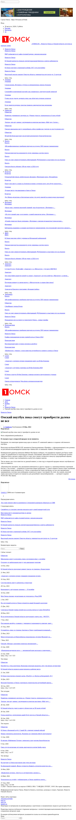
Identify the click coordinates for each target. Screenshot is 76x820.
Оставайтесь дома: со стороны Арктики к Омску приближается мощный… (26, 630)
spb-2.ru (3, 802)
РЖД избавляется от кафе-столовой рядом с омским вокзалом (25, 54)
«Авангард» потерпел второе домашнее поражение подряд (21, 576)
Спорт (7, 356)
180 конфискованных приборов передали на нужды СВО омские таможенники (31, 146)
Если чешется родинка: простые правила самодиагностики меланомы (28, 105)
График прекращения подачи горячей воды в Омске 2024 (24, 337)
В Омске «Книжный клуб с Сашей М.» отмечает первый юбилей (23, 730)
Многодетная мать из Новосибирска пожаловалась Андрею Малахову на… (26, 637)
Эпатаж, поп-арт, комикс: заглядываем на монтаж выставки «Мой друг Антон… (32, 122)
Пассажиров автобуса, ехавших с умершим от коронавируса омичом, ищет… (27, 623)
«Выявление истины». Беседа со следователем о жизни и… (21, 773)
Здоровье (8, 79)
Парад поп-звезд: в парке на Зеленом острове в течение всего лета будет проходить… (34, 183)
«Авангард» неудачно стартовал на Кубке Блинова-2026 (24, 368)
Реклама (7, 28)
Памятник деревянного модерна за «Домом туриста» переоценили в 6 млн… (27, 698)
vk (5, 32)
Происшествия (10, 325)
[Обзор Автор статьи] (5, 491)
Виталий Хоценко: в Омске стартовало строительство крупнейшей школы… (27, 683)
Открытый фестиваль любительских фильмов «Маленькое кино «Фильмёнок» (31, 177)
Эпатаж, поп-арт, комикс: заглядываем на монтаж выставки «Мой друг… (25, 701)
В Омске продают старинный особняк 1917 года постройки (25, 68)
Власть (7, 141)
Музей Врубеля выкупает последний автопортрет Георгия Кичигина (28, 136)
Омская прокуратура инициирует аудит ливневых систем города (27, 153)
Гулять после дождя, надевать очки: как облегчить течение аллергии (28, 98)
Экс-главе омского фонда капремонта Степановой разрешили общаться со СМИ (28, 503)
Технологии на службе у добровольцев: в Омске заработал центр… (23, 779)
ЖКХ (6, 233)
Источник (71, 479)
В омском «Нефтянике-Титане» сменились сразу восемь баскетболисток (25, 740)
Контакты (8, 30)
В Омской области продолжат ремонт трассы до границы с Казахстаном (25, 569)
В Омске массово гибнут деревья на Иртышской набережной (25, 238)
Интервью (8, 202)
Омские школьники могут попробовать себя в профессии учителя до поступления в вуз (34, 129)
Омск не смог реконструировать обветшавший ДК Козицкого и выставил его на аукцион (35, 160)
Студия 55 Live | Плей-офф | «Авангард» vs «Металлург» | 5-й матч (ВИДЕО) (31, 269)
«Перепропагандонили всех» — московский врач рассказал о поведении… (26, 650)
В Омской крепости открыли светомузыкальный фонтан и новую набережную (31, 61)
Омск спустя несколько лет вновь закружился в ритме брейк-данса (23, 747)
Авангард (8, 264)
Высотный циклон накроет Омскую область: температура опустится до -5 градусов (33, 74)
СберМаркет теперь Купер (14, 306)
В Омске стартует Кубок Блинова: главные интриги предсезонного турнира (30, 374)
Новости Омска (10, 49)
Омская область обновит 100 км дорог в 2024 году (22, 166)
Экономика (8, 294)
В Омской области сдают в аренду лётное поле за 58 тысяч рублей (23, 708)
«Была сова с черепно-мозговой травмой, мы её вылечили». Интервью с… (30, 207)
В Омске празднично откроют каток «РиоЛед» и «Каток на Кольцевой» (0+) (27, 676)
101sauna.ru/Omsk (7, 798)
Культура (8, 172)
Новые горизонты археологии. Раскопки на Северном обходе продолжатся (26, 734)
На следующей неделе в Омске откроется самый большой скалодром (24, 603)
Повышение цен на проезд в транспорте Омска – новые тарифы (26, 320)
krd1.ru (3, 800)
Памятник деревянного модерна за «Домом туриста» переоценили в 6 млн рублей (32, 115)
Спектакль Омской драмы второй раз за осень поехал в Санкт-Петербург (25, 610)
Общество (8, 110)
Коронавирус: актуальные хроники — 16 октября (17, 589)
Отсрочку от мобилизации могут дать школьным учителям (21, 562)
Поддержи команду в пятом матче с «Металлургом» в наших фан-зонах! (29, 282)
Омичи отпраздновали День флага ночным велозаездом (23, 381)
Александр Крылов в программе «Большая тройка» (22, 289)
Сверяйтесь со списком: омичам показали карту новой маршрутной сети (25, 509)
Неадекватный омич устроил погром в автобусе (21, 344)
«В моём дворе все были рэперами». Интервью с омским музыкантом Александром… (34, 221)
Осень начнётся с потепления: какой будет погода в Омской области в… (25, 715)
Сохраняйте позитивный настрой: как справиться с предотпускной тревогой (31, 91)
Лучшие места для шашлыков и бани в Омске (20, 190)
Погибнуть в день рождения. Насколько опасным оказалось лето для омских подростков (31, 666)
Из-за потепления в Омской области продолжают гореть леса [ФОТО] (25, 616)
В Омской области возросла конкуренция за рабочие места (20, 669)
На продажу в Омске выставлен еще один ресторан (18, 762)
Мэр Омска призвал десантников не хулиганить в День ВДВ (21, 596)
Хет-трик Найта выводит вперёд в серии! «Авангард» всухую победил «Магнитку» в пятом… (37, 276)
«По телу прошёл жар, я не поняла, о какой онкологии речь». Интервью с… (30, 214)
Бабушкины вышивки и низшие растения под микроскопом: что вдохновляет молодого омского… (38, 228)
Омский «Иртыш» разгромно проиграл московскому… (19, 643)
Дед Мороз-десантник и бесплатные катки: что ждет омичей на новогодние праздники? (34, 197)
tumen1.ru (4, 804)
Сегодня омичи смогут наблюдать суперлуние (16, 583)
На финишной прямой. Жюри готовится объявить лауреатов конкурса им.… (26, 766)
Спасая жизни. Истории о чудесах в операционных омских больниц (28, 85)
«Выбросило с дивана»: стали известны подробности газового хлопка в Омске (31, 350)
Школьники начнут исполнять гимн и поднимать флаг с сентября (23, 559)
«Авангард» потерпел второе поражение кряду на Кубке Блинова (27, 361)
